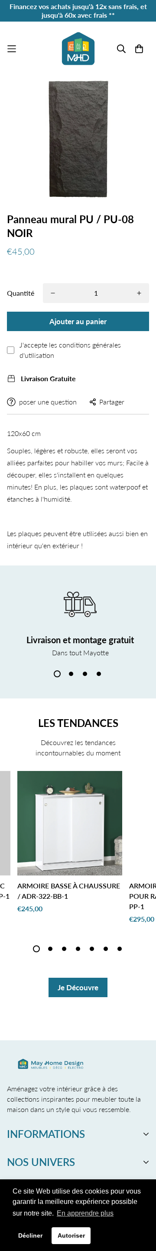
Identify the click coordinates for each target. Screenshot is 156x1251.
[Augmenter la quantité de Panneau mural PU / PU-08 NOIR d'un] (139, 293)
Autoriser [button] (71, 1235)
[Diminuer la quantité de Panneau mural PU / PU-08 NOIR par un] (53, 293)
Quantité (20, 293)
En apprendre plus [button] (85, 1213)
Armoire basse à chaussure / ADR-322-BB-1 (68, 890)
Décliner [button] (30, 1235)
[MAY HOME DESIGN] (78, 49)
